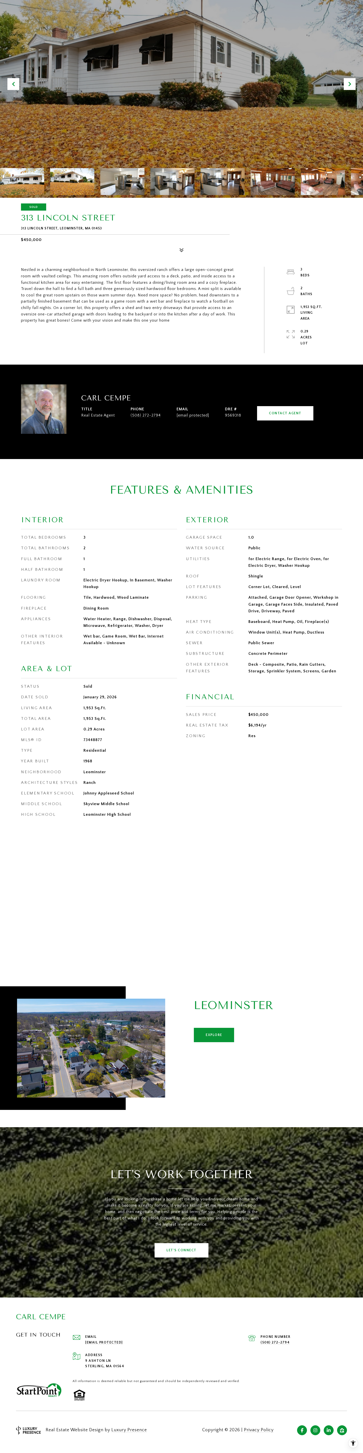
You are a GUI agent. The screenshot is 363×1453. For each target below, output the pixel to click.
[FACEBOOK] (302, 1430)
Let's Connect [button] (181, 1250)
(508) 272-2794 (146, 415)
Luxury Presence (129, 1430)
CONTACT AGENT (285, 413)
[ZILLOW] (342, 1430)
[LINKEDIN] (329, 1430)
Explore (214, 1035)
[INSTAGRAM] (315, 1430)
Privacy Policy (259, 1430)
